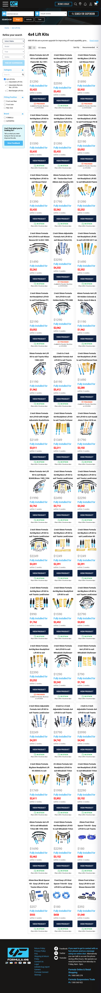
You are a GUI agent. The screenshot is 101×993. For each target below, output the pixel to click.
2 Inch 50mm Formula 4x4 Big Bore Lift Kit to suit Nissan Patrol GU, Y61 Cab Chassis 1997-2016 (63, 122)
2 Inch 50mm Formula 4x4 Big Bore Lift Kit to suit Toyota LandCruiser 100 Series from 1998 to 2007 (39, 594)
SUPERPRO (10, 121)
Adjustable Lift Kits (15, 82)
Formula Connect (41, 972)
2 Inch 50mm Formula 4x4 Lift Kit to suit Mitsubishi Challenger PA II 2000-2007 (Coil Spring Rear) (87, 653)
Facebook (63, 949)
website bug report (42, 967)
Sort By (76, 47)
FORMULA (9, 118)
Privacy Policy (40, 951)
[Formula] (10, 4)
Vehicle (29, 19)
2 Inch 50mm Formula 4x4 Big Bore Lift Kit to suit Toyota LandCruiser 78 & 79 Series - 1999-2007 (39, 536)
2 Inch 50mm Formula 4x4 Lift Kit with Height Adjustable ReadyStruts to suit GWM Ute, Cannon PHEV (39, 420)
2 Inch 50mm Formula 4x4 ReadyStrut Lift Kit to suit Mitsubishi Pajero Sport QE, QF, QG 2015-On (87, 182)
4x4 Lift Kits (16, 28)
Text (39, 19)
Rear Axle (9, 108)
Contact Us (38, 962)
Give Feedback (13, 143)
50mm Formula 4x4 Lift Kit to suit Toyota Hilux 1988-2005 (39, 356)
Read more (94, 40)
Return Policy (39, 948)
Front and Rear (11, 101)
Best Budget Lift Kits (16, 91)
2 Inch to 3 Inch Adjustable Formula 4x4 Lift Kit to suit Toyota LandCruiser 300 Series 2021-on (87, 713)
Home (7, 28)
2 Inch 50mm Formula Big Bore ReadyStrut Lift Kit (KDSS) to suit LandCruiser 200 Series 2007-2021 (39, 771)
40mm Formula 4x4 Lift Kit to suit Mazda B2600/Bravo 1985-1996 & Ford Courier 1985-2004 (39, 478)
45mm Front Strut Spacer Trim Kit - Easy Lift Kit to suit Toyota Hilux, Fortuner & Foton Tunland (86, 829)
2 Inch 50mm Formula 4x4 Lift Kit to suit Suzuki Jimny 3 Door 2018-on (86, 416)
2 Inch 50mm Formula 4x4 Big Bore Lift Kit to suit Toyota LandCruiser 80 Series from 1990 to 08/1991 (63, 536)
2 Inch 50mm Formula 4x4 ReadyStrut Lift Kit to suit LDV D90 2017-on (87, 236)
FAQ (36, 954)
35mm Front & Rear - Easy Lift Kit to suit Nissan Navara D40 (86, 883)
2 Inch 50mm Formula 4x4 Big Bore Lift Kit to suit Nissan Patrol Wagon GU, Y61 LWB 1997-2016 (39, 182)
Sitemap (37, 975)
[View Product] (39, 99)
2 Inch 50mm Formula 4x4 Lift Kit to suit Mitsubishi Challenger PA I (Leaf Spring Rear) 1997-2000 (63, 653)
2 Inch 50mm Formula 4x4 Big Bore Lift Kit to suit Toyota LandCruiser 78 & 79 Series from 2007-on (63, 478)
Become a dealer (63, 4)
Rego (18, 19)
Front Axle (10, 105)
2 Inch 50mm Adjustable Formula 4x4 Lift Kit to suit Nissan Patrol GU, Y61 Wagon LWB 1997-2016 (63, 240)
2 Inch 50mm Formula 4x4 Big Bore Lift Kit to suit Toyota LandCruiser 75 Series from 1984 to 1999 (87, 594)
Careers (37, 969)
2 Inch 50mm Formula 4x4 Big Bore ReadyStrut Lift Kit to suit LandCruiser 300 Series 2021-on (39, 653)
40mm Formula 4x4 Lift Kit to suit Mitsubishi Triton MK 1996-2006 (39, 825)
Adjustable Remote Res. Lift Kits (15, 86)
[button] (85, 4)
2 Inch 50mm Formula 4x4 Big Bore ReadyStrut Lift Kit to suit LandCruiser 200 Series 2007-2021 (63, 594)
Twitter (62, 953)
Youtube (62, 958)
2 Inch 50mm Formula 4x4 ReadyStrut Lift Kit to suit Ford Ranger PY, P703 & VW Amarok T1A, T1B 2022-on (39, 300)
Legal (36, 964)
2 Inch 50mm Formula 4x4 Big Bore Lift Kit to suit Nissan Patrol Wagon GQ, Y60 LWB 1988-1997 (39, 122)
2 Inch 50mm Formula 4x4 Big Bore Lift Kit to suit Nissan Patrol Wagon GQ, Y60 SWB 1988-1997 (86, 62)
